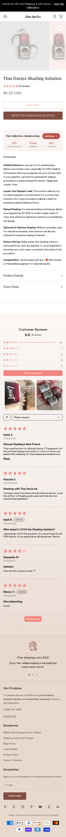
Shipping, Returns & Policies (18, 738)
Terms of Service (12, 760)
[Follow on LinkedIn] (58, 806)
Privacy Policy (11, 754)
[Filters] (6, 417)
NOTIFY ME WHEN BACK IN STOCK (33, 115)
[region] (33, 655)
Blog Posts (9, 743)
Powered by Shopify (49, 815)
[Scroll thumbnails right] (58, 395)
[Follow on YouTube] (40, 806)
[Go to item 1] (20, 395)
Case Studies (10, 749)
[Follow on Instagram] (22, 806)
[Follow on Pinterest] (31, 806)
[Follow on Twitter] (14, 806)
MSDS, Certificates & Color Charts (22, 732)
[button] (10, 86)
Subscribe (14, 796)
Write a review (33, 373)
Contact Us (9, 716)
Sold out (33, 105)
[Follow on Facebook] (5, 806)
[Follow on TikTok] (49, 806)
